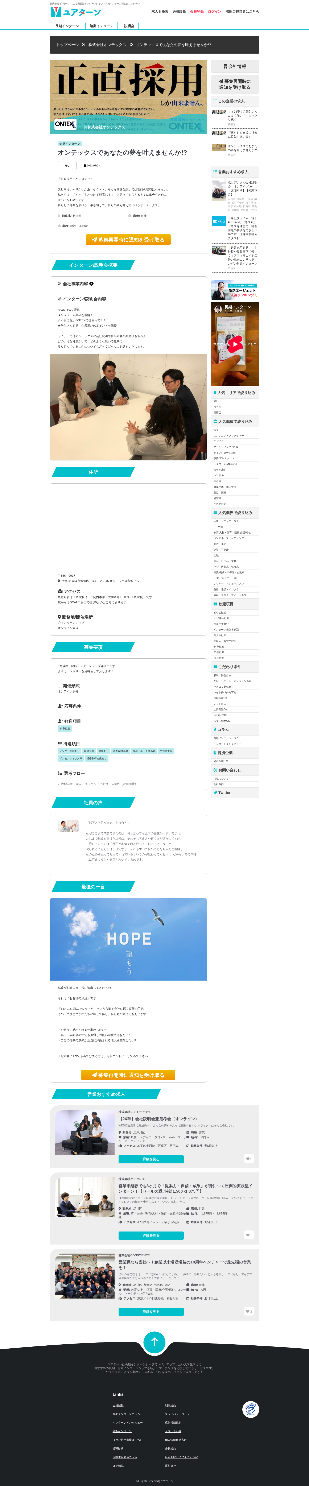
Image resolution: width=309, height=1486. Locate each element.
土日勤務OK (220, 709)
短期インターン (101, 25)
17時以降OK (221, 715)
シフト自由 (220, 703)
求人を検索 (160, 11)
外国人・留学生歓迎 (225, 640)
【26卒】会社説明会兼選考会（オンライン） (159, 1119)
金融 (216, 555)
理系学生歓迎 (221, 623)
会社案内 (219, 784)
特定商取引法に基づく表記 (181, 1457)
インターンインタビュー (227, 743)
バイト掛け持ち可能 (225, 692)
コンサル (219, 475)
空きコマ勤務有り (224, 686)
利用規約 (170, 1405)
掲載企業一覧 (221, 761)
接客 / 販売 (220, 469)
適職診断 (179, 11)
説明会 (129, 25)
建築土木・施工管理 (225, 486)
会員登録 (197, 11)
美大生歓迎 (220, 635)
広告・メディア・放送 (226, 521)
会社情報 (236, 66)
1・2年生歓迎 (221, 618)
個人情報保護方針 (176, 1439)
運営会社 (170, 1465)
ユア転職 (118, 1465)
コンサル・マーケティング (229, 538)
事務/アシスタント (224, 458)
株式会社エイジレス (132, 1179)
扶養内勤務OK (222, 720)
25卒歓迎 (219, 652)
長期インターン (67, 25)
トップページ (67, 45)
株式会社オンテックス (107, 45)
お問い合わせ (173, 1431)
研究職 (217, 498)
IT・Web (218, 526)
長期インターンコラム (226, 738)
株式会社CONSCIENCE (134, 1255)
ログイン (214, 11)
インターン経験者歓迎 (226, 629)
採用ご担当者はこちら (242, 11)
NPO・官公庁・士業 (225, 578)
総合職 (217, 481)
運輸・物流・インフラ (226, 589)
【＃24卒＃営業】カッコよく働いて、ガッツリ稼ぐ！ (243, 115)
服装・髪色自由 (222, 675)
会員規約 (170, 1448)
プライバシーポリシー (178, 1414)
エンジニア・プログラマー (229, 435)
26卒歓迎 (219, 658)
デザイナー (220, 441)
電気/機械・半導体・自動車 (229, 572)
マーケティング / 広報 (226, 447)
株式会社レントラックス (135, 1112)
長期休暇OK (220, 698)
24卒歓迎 (219, 646)
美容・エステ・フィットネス (230, 595)
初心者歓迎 (220, 612)
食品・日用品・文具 (225, 561)
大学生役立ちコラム (125, 1457)
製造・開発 (220, 492)
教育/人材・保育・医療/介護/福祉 (232, 532)
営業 (216, 430)
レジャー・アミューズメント (230, 583)
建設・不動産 (221, 549)
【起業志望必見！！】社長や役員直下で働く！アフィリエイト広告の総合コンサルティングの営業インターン (242, 255)
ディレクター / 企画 (225, 452)
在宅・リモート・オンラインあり (232, 681)
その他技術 (220, 503)
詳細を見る (151, 1159)
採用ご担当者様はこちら (128, 1439)
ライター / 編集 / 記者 (226, 464)
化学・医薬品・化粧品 (226, 566)
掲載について (221, 778)
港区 (216, 401)
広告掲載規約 (173, 1422)
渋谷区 (217, 406)
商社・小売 (220, 543)
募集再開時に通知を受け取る (131, 240)
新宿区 (217, 412)
